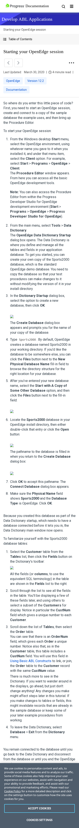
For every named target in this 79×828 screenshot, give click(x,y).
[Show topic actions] (71, 63)
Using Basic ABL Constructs (30, 661)
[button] (39, 39)
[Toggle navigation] (71, 6)
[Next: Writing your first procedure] (18, 63)
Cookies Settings (39, 820)
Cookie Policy (12, 791)
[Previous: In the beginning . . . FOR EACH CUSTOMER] (8, 63)
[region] (39, 795)
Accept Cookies (39, 808)
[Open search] (63, 6)
